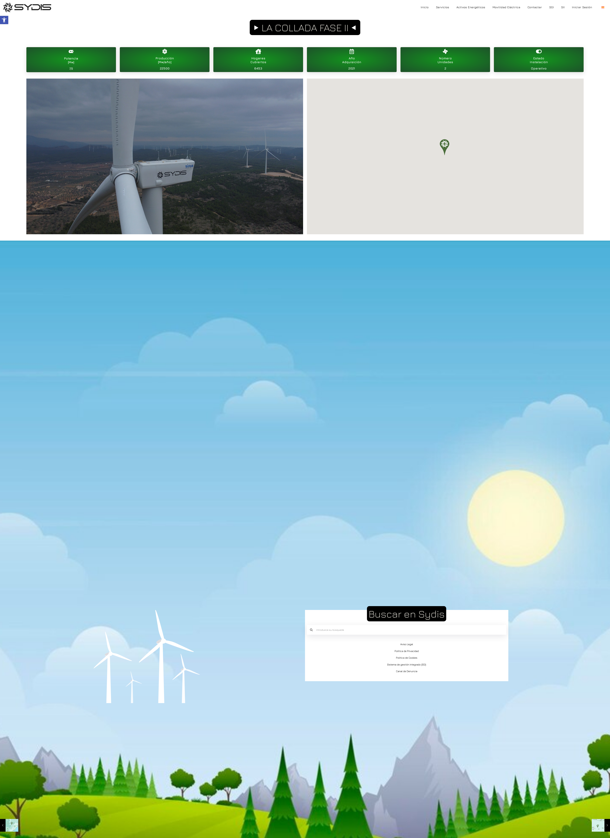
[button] (4, 20)
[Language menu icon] (603, 7)
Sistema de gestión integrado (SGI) (406, 664)
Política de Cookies (406, 657)
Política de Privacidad (407, 651)
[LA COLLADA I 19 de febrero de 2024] (9, 825)
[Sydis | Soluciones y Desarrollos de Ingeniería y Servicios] (27, 7)
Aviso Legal (406, 644)
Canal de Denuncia (406, 671)
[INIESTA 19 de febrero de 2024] (601, 825)
